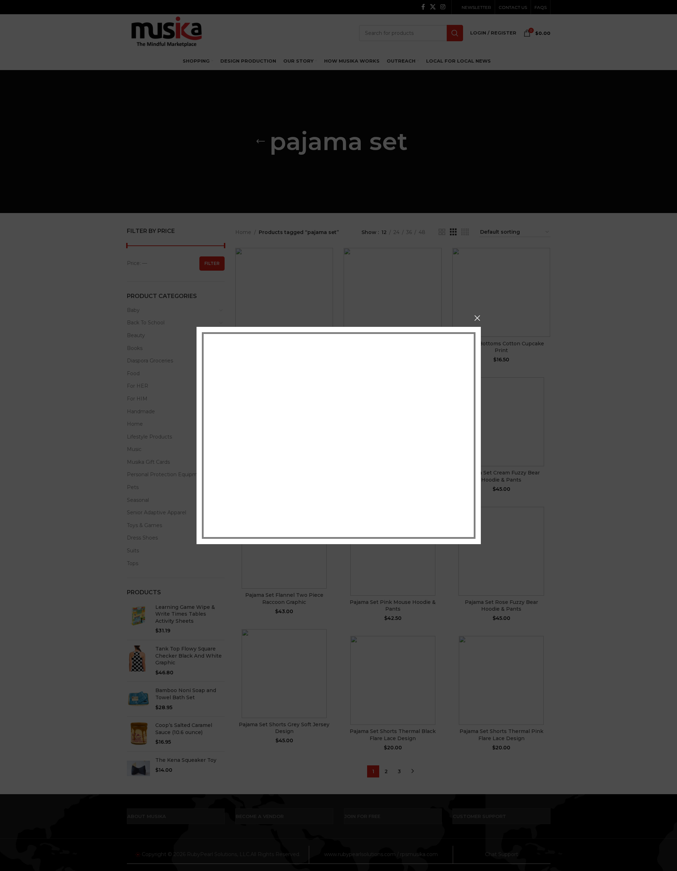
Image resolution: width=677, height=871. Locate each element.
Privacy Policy (387, 508)
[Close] (477, 318)
